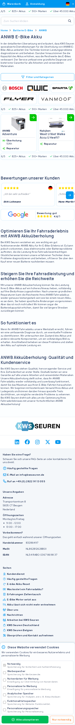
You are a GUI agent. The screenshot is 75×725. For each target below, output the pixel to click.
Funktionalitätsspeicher (28, 702)
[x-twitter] (48, 442)
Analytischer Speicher (34, 695)
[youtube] (58, 442)
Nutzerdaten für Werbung (32, 680)
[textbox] (67, 4)
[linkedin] (17, 442)
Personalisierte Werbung (29, 688)
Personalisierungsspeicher (25, 710)
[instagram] (37, 442)
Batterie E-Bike (23, 30)
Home (4, 30)
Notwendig (34, 665)
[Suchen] (70, 21)
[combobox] (68, 4)
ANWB (43, 30)
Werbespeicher (24, 673)
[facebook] (27, 442)
